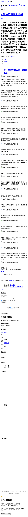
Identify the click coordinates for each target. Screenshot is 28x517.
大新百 (2, 271)
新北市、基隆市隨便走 (16, 287)
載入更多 (3, 292)
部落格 (5, 61)
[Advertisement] (14, 388)
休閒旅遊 (13, 56)
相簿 (5, 59)
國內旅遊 (12, 285)
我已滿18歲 (3, 514)
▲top (2, 289)
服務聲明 (17, 493)
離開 (9, 514)
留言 (14, 280)
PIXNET (7, 491)
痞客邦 (10, 280)
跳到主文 (3, 18)
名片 (5, 63)
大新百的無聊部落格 (12, 14)
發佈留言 (3, 302)
